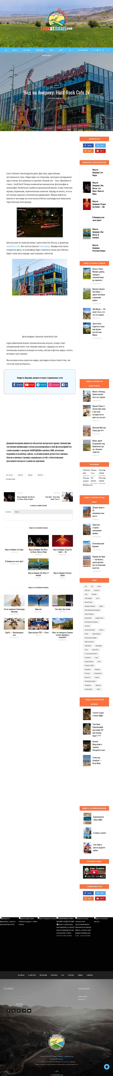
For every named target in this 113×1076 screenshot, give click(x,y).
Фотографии (88, 598)
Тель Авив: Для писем (62, 609)
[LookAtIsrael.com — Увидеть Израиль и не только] (56, 19)
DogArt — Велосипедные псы (14, 633)
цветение (98, 685)
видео (30, 475)
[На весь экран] (104, 876)
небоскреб (88, 646)
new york (87, 590)
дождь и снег (99, 618)
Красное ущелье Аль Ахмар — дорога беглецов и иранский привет (98, 295)
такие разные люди (90, 681)
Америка (56, 85)
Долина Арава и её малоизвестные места (98, 511)
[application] (94, 872)
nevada (20, 475)
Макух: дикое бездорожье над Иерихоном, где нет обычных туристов (98, 446)
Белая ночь (81, 999)
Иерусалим (39, 50)
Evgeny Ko (52, 98)
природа (97, 669)
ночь (86, 649)
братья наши (88, 602)
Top (57, 1071)
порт (99, 661)
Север (51, 50)
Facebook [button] (8, 512)
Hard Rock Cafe (13, 246)
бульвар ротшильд (90, 606)
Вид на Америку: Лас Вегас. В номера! (38, 574)
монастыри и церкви (90, 638)
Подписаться (88, 485)
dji (92, 586)
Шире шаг (38, 609)
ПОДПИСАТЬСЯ (57, 931)
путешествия (10, 479)
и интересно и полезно (91, 622)
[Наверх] (106, 1066)
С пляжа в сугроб (99, 832)
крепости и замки (90, 630)
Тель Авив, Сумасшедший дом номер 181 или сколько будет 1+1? (97, 730)
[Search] (108, 50)
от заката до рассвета (91, 653)
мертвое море (96, 634)
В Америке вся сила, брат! (14, 561)
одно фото (95, 649)
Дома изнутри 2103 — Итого (38, 632)
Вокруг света (46, 55)
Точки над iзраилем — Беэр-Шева (97, 760)
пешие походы (89, 661)
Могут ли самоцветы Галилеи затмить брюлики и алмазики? (62, 635)
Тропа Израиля (82, 50)
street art (96, 590)
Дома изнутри (82, 996)
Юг (70, 50)
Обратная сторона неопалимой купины (96, 528)
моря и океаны (89, 642)
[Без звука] (101, 876)
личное (40, 475)
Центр (61, 50)
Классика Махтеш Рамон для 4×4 (99, 429)
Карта (15, 50)
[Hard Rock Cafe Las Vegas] (40, 277)
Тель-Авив (26, 50)
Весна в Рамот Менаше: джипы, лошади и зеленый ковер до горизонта (98, 274)
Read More (19, 1004)
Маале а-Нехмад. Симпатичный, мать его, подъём (98, 394)
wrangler (94, 594)
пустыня (87, 673)
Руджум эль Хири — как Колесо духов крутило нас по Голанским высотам (98, 562)
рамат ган (87, 677)
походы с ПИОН (89, 665)
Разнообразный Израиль (98, 545)
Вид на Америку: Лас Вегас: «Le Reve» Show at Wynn (26, 498)
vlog (86, 594)
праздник (87, 669)
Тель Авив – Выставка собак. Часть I (52, 498)
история (87, 626)
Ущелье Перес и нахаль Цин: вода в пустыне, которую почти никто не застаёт (98, 412)
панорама (87, 657)
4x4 (86, 586)
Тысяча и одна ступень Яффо (98, 714)
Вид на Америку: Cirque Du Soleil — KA (62, 550)
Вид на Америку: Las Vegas (14, 549)
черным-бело (88, 689)
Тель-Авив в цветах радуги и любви (99, 847)
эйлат (98, 689)
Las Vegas (9, 475)
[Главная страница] (6, 50)
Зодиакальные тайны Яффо (98, 818)
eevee (99, 586)
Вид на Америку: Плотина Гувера (62, 574)
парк (96, 657)
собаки (97, 677)
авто (97, 598)
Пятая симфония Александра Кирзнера (14, 610)
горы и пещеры (89, 614)
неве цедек (98, 646)
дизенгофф (88, 618)
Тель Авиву (45, 246)
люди (86, 634)
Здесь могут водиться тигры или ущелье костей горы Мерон (98, 329)
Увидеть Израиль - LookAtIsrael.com (63, 1056)
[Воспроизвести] (86, 876)
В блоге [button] (17, 512)
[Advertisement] (38, 154)
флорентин (88, 685)
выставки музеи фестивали (92, 610)
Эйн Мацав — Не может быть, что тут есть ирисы (98, 312)
